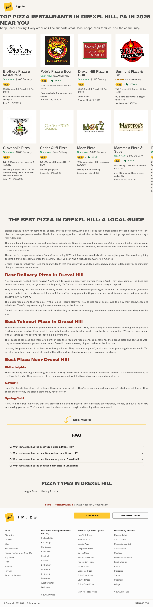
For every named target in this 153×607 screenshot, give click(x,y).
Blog (7, 544)
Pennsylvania (64, 504)
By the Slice (83, 553)
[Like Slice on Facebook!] (18, 517)
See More (82, 420)
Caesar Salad (120, 535)
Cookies (118, 553)
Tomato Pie (83, 566)
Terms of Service (12, 575)
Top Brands (10, 557)
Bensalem (45, 578)
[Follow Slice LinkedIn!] (31, 517)
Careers (8, 539)
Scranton (45, 573)
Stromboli (119, 579)
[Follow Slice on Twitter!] (22, 517)
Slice (48, 504)
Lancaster (46, 569)
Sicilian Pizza (84, 539)
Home (7, 530)
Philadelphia (47, 538)
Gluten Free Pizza (86, 557)
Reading (45, 556)
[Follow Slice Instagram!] (35, 517)
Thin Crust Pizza (85, 575)
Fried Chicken (120, 562)
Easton (44, 560)
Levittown (45, 587)
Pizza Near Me (11, 548)
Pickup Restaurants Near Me (18, 553)
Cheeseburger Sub (122, 544)
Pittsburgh (46, 542)
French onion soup (123, 557)
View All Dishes (121, 591)
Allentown (46, 551)
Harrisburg (46, 547)
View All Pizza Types (87, 591)
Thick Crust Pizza (86, 584)
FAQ (7, 562)
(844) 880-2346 (142, 603)
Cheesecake (120, 539)
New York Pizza (85, 535)
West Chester (47, 582)
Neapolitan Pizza (86, 562)
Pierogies (118, 570)
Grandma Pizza (85, 570)
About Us (9, 535)
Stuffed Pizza (84, 579)
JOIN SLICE (92, 515)
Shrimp (117, 575)
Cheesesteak (120, 548)
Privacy (8, 570)
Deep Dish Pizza (85, 548)
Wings (117, 584)
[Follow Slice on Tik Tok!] (27, 517)
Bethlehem (46, 565)
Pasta (117, 566)
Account (9, 566)
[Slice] (8, 6)
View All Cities (48, 594)
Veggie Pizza (83, 544)
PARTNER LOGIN (130, 515)
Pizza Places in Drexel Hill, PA (92, 504)
